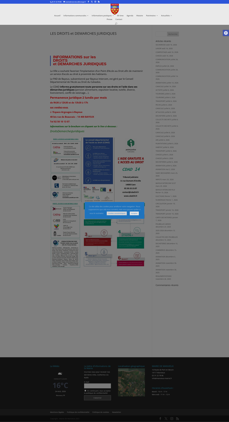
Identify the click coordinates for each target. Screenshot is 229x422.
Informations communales (74, 16)
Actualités (165, 16)
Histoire (139, 16)
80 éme (120, 16)
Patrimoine (151, 16)
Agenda (130, 16)
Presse (109, 19)
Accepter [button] (134, 213)
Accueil (57, 16)
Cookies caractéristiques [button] (116, 213)
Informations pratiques (102, 16)
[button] (226, 33)
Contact (118, 19)
